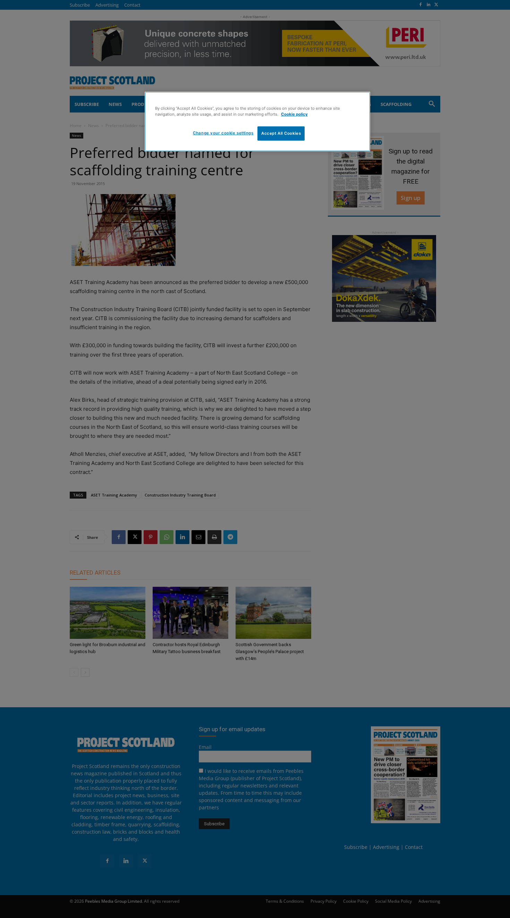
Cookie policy (294, 114)
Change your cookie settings (223, 133)
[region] (257, 121)
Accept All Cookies (281, 133)
